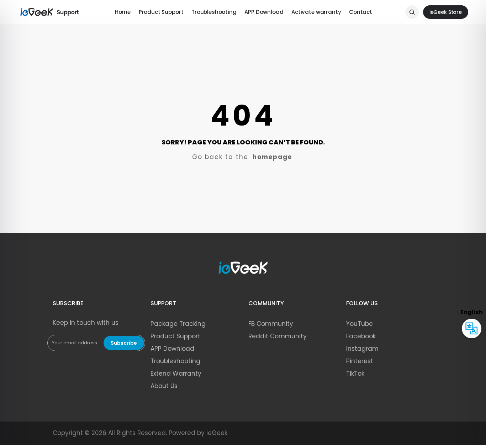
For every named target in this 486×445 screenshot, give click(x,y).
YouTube (359, 323)
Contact (360, 12)
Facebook (361, 336)
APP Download (263, 12)
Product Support (161, 12)
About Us (164, 386)
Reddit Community (277, 336)
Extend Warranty (175, 373)
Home (123, 12)
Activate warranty (316, 12)
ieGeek (216, 433)
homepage (272, 157)
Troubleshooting (214, 12)
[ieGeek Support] (50, 12)
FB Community (270, 323)
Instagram (362, 348)
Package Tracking (178, 323)
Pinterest (359, 361)
